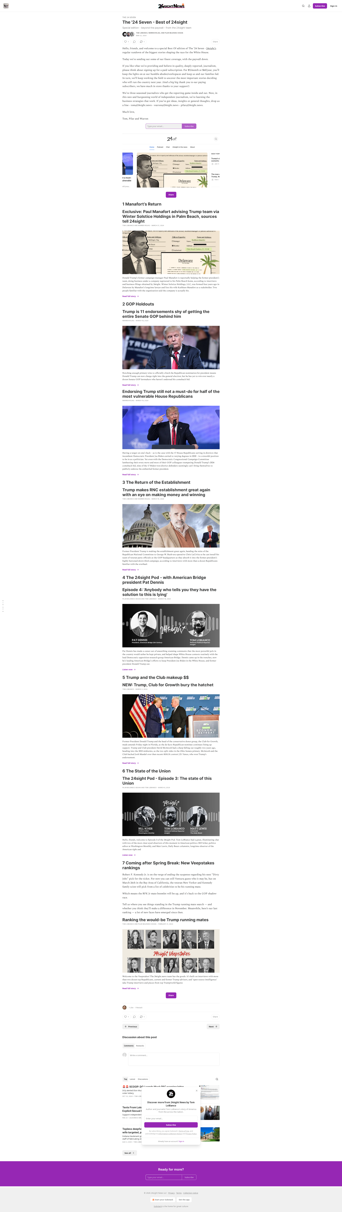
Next (211, 1026)
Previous (132, 1026)
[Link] (118, 204)
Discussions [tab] (143, 1079)
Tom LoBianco (141, 33)
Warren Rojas (154, 33)
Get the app (184, 1199)
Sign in (333, 6)
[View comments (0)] (134, 41)
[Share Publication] (309, 6)
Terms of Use (184, 1131)
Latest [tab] (132, 1079)
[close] (197, 1091)
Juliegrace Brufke (137, 1118)
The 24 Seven (129, 17)
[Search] (303, 6)
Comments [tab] (128, 1046)
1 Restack (138, 1007)
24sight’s (211, 48)
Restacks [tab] (140, 1046)
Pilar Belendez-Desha (174, 33)
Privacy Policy (191, 1133)
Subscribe (320, 6)
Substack (158, 1206)
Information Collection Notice (170, 1133)
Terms (179, 1193)
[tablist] (133, 1045)
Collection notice (190, 1193)
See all (128, 1153)
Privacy (171, 1193)
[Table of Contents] (3, 606)
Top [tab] (125, 1079)
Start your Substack (164, 1199)
